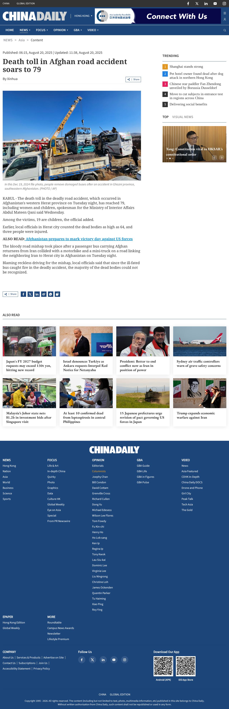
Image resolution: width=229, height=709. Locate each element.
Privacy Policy (41, 669)
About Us (8, 658)
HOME (10, 30)
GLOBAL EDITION (26, 3)
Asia (22, 40)
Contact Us (9, 663)
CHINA (6, 3)
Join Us (42, 663)
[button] (167, 158)
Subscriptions (27, 663)
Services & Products (28, 658)
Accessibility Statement (16, 669)
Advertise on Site (53, 658)
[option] (194, 144)
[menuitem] (82, 16)
